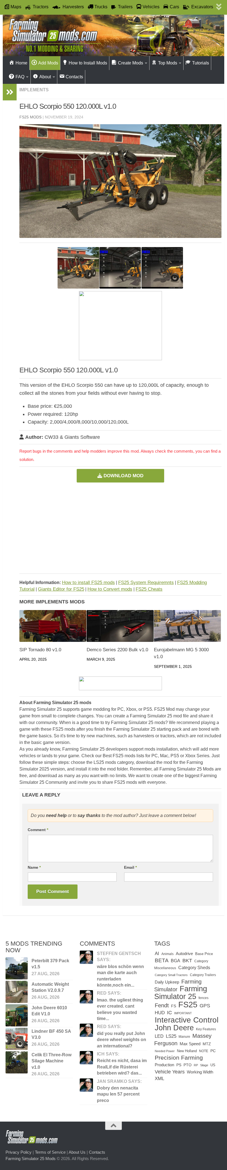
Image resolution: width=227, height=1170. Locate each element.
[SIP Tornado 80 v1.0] (52, 626)
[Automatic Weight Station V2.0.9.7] (17, 992)
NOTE (203, 1051)
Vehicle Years (170, 1072)
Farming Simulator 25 (180, 992)
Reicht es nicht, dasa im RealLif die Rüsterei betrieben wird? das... (122, 1066)
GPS (205, 1005)
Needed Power (165, 1051)
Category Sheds (194, 967)
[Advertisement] (120, 528)
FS (173, 1006)
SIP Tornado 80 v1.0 (40, 649)
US (212, 1065)
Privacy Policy (19, 1152)
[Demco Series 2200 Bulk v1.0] (120, 626)
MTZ (207, 1044)
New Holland (187, 1051)
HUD (160, 1012)
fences (203, 998)
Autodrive (184, 953)
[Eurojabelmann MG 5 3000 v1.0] (187, 626)
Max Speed (190, 1044)
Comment (38, 829)
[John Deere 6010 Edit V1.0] (17, 1015)
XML (159, 1078)
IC (169, 1012)
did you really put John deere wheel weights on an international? (121, 1039)
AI (157, 953)
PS (178, 1065)
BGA (175, 960)
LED (159, 1036)
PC (213, 1051)
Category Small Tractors (171, 975)
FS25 (187, 1004)
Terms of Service (50, 1152)
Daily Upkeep (167, 982)
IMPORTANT (183, 1013)
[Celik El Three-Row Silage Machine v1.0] (17, 1062)
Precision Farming (179, 1057)
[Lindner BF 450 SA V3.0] (17, 1039)
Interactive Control (186, 1019)
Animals (167, 954)
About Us (77, 1152)
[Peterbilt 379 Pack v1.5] (17, 968)
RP (196, 1065)
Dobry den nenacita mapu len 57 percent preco (118, 1094)
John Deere (174, 1028)
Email (130, 867)
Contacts (97, 1152)
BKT (187, 960)
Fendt (162, 1005)
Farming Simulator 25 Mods (31, 1158)
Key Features (206, 1029)
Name (34, 867)
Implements (34, 89)
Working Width (200, 1072)
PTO (188, 1065)
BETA (162, 960)
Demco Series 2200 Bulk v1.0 (117, 649)
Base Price (204, 954)
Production (164, 1064)
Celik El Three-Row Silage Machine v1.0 (51, 1061)
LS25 (171, 1036)
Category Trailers (203, 975)
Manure (184, 1036)
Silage (204, 1065)
